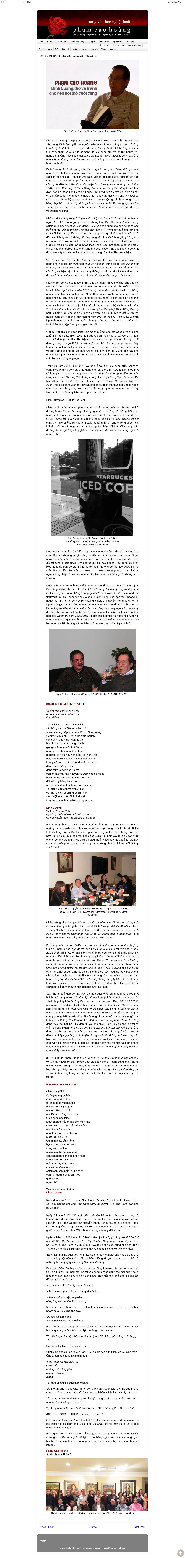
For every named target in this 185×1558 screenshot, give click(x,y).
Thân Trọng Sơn (118, 45)
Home (93, 1526)
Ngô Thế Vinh (118, 42)
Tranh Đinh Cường (77, 42)
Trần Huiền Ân (104, 42)
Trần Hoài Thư (104, 45)
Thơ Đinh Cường (61, 42)
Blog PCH (65, 49)
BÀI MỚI (43, 1541)
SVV (56, 49)
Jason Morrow (101, 1548)
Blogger (122, 1548)
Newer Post (47, 1526)
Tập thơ (74, 49)
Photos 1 (84, 49)
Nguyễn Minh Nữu (134, 45)
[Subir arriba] (180, 1553)
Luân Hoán (130, 42)
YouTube (113, 49)
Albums (104, 49)
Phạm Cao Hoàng (45, 49)
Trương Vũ (91, 42)
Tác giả (49, 42)
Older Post (138, 1526)
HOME (41, 42)
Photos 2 (94, 49)
